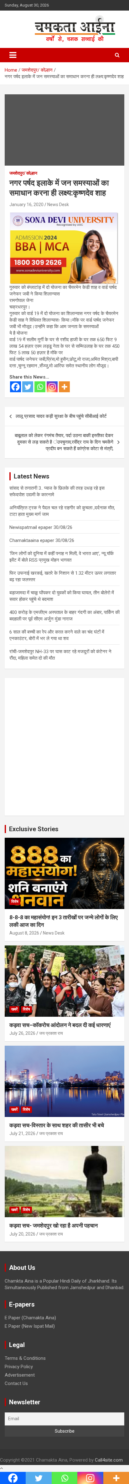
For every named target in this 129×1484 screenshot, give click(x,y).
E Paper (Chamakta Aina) (30, 1318)
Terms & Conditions (25, 1358)
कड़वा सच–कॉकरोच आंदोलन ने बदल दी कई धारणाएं (60, 1025)
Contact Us (16, 1383)
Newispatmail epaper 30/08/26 (40, 527)
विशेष (14, 901)
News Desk (58, 204)
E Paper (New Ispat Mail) (30, 1326)
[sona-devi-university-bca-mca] (63, 215)
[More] (64, 386)
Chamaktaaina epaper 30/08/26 (41, 540)
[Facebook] (15, 386)
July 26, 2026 (22, 1033)
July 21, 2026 (22, 1133)
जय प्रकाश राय (51, 1033)
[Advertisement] (64, 747)
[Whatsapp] (39, 386)
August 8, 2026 (24, 932)
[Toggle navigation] (13, 55)
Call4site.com (109, 1460)
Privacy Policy (19, 1366)
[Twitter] (27, 386)
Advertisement (20, 1375)
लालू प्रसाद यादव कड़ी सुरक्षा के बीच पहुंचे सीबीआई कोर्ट (61, 416)
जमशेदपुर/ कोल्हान (23, 173)
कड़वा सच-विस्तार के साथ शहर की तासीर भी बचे (56, 1125)
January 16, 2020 (26, 204)
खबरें (14, 1009)
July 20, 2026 (22, 1234)
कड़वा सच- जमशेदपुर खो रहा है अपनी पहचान (53, 1225)
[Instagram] (52, 386)
